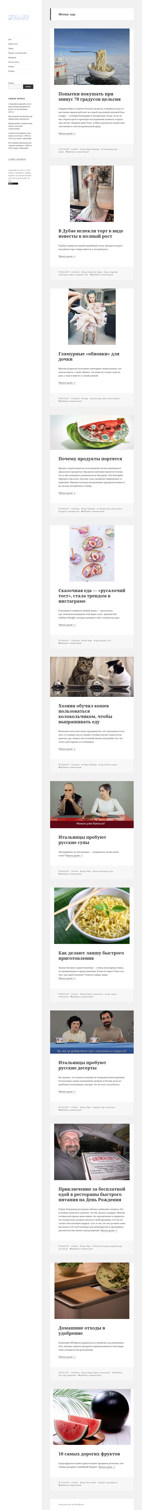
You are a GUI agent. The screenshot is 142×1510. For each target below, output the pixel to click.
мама (104, 398)
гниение (102, 508)
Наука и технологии (17, 53)
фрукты (114, 1482)
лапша (113, 994)
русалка (103, 640)
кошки (114, 764)
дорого (103, 1482)
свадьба (79, 274)
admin (75, 149)
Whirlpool (118, 1372)
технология (63, 996)
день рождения (111, 1246)
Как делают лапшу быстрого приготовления (91, 955)
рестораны (63, 1249)
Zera (60, 1375)
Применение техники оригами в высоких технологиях (20, 126)
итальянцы (103, 871)
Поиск (11, 83)
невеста (72, 274)
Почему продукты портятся (90, 458)
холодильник (73, 511)
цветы (117, 398)
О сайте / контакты (17, 159)
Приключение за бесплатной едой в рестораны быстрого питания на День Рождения (91, 1194)
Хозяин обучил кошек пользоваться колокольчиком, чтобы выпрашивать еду (85, 713)
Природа (12, 57)
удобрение (71, 1375)
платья (110, 398)
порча (119, 508)
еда (115, 149)
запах (113, 508)
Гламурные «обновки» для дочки (88, 356)
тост (109, 640)
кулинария (63, 274)
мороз (61, 152)
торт (86, 274)
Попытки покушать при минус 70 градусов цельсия (89, 96)
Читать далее (67, 133)
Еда (9, 39)
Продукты (62, 511)
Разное (11, 71)
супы (111, 871)
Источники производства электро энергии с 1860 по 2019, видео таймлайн (20, 145)
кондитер (113, 272)
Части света (13, 62)
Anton (75, 871)
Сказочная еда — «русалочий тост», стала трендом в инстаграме (91, 595)
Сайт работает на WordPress (71, 1504)
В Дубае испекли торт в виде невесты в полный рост (90, 233)
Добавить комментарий (78, 152)
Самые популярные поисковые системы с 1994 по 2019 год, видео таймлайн (19, 136)
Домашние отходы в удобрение (81, 1330)
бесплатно (99, 1246)
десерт (97, 1107)
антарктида (108, 149)
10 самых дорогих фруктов (89, 1454)
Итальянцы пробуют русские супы (82, 839)
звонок (107, 764)
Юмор (11, 66)
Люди (10, 48)
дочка (94, 398)
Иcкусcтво (13, 44)
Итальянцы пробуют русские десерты (82, 1065)
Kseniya (76, 272)
